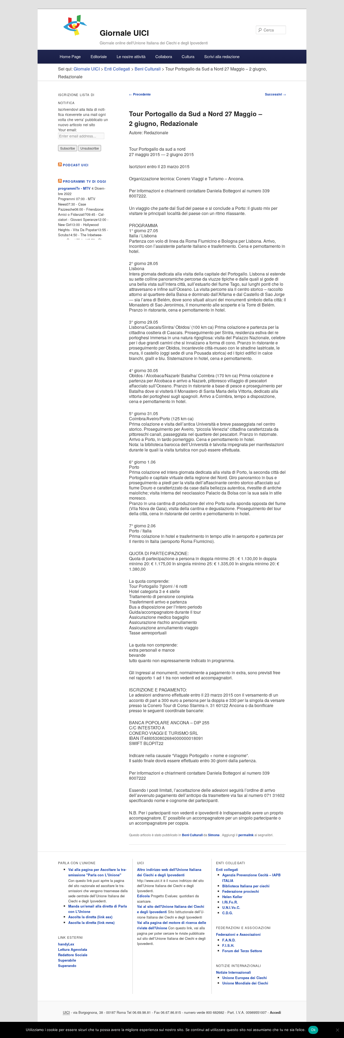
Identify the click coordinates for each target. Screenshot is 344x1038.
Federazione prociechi (240, 891)
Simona (214, 834)
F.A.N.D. (229, 940)
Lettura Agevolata (72, 949)
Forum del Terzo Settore (242, 950)
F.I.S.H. (228, 945)
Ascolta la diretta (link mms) (91, 922)
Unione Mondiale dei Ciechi (245, 983)
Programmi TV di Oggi (84, 181)
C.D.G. (227, 912)
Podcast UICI (75, 165)
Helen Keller (232, 896)
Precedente (140, 94)
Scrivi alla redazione (221, 56)
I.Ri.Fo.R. (230, 902)
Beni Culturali (192, 834)
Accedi (275, 1012)
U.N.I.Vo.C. (231, 907)
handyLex (66, 944)
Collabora (163, 56)
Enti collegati (227, 869)
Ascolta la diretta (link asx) (90, 917)
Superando (67, 965)
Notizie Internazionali (233, 972)
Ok (313, 1030)
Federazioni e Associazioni (238, 934)
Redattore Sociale (72, 954)
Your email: (67, 129)
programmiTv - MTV (74, 188)
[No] (337, 1030)
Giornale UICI (124, 32)
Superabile (67, 960)
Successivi (275, 94)
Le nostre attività (131, 56)
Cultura (188, 56)
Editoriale (99, 56)
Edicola (143, 896)
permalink (246, 834)
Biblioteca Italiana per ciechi (246, 886)
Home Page (70, 56)
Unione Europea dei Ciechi (244, 977)
